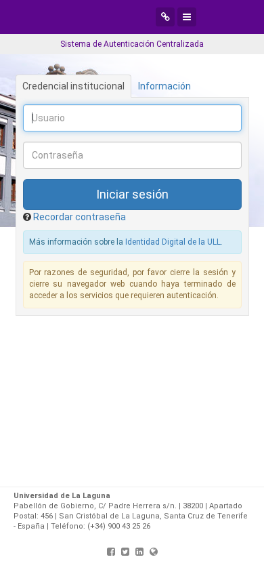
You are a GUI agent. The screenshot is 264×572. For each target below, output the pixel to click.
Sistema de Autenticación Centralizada (132, 44)
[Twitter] (125, 551)
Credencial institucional (73, 86)
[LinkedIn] (139, 551)
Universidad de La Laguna (112, 17)
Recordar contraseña (79, 216)
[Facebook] (111, 551)
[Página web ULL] (154, 551)
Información (164, 86)
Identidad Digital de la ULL (173, 242)
